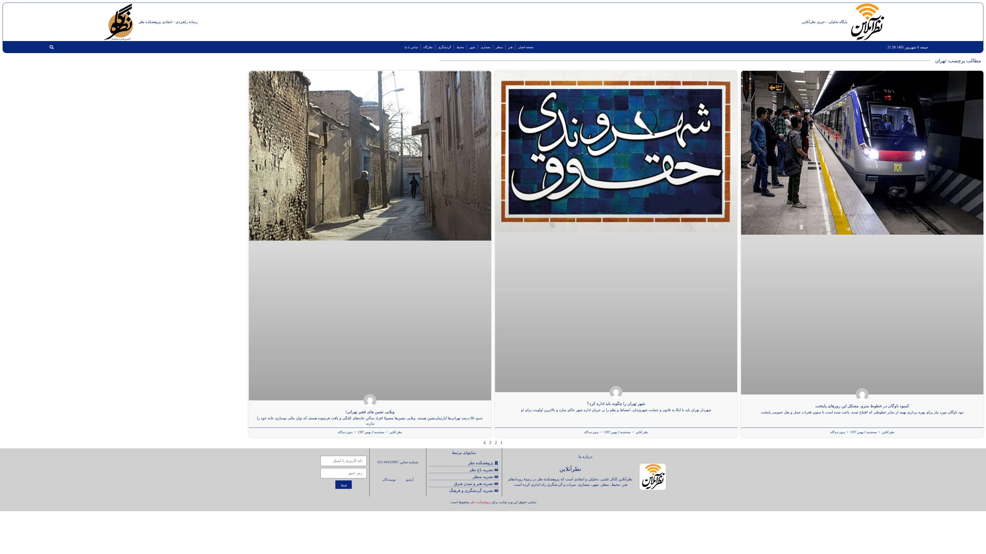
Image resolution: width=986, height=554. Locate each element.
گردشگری (444, 47)
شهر (472, 47)
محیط (460, 47)
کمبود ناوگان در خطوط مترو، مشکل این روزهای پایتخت (862, 406)
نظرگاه (428, 47)
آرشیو (409, 479)
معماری (485, 47)
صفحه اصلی (525, 47)
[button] (51, 47)
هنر (510, 47)
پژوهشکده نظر (480, 502)
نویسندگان (389, 479)
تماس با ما (411, 47)
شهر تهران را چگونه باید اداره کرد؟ (616, 403)
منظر (499, 47)
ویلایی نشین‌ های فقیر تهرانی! (370, 412)
